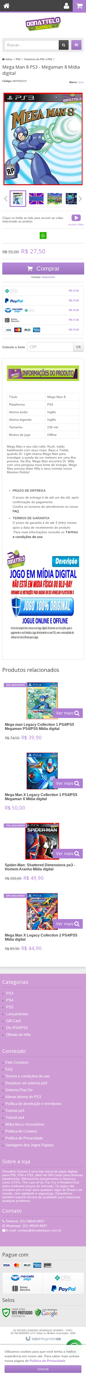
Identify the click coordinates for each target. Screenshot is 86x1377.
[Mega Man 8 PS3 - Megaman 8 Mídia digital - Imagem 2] (36, 198)
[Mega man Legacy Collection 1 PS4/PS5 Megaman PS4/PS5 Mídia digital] (42, 713)
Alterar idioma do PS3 (23, 1097)
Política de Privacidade (24, 1138)
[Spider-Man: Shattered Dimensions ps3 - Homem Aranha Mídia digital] (42, 853)
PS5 (9, 1007)
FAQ (9, 1069)
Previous (5, 198)
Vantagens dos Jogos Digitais (29, 1145)
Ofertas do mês (18, 1035)
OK (78, 347)
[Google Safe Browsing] (46, 1312)
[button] (76, 219)
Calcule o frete (13, 347)
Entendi (43, 1369)
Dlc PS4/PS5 (17, 1028)
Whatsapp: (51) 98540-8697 (26, 1226)
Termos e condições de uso (27, 1076)
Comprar (47, 268)
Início (9, 59)
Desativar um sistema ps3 (26, 1083)
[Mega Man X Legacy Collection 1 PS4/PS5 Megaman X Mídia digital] (42, 783)
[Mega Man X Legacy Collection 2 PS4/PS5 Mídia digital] (42, 923)
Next (80, 197)
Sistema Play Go (19, 1090)
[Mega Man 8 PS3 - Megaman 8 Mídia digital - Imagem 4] (73, 198)
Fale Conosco (16, 1062)
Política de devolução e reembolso (33, 1104)
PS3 (18, 59)
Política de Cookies (21, 1131)
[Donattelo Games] (43, 24)
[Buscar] (64, 45)
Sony (81, 82)
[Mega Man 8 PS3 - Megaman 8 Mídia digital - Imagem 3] (54, 198)
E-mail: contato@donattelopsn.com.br (33, 1230)
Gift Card (13, 1021)
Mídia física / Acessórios (24, 1124)
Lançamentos (17, 1014)
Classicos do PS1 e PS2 (38, 59)
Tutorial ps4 (14, 1117)
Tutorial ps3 (14, 1111)
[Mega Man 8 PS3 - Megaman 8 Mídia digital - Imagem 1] (18, 198)
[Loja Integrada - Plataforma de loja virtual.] (43, 1339)
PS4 (9, 1000)
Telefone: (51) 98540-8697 (24, 1221)
